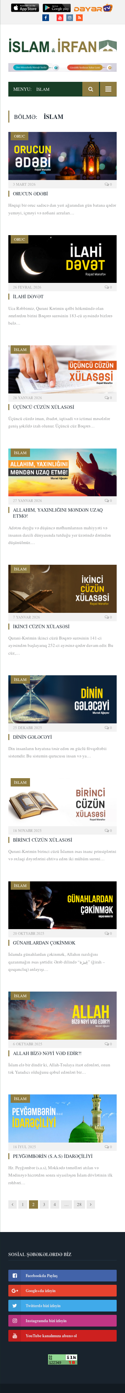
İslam (20, 349)
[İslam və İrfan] (62, 44)
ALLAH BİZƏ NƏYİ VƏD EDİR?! (47, 1053)
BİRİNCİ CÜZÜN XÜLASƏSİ (42, 840)
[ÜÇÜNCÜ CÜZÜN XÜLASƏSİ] (62, 371)
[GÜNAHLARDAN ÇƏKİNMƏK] (62, 907)
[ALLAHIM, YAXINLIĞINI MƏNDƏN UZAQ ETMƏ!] (62, 475)
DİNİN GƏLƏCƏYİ (32, 737)
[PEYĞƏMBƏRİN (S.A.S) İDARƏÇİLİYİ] (62, 1120)
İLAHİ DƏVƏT (28, 296)
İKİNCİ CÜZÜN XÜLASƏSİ (41, 626)
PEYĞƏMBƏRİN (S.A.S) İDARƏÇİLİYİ (53, 1156)
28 (79, 1204)
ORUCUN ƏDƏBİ (30, 193)
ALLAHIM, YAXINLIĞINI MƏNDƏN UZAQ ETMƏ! (58, 513)
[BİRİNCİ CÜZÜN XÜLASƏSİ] (62, 804)
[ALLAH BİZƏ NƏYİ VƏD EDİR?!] (62, 1018)
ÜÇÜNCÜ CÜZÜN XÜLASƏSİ (43, 407)
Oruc (19, 136)
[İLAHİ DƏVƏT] (62, 261)
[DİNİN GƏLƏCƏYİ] (62, 701)
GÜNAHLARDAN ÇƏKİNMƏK (44, 942)
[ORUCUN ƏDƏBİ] (62, 158)
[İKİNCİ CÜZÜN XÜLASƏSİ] (62, 591)
